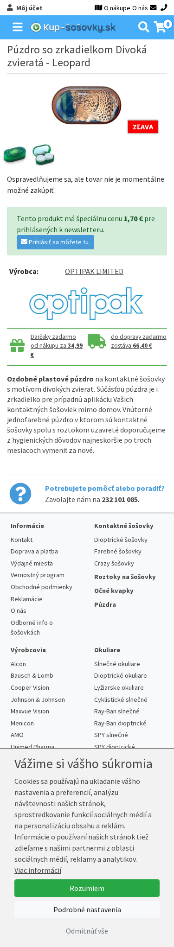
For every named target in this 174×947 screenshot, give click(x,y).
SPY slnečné (111, 735)
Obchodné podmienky (41, 587)
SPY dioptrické (114, 747)
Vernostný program (37, 575)
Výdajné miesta (32, 563)
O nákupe (117, 8)
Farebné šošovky (118, 551)
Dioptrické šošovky (121, 539)
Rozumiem (87, 888)
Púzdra (105, 604)
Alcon (18, 664)
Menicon (22, 723)
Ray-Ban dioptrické (120, 723)
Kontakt (21, 539)
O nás (140, 8)
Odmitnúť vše (87, 930)
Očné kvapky (114, 590)
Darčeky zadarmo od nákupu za (57, 346)
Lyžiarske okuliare (119, 687)
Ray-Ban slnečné (117, 711)
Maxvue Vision (30, 711)
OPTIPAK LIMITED (94, 271)
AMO (17, 735)
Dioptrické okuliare (120, 675)
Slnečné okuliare (117, 664)
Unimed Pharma (32, 747)
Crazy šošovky (114, 563)
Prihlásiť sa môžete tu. (58, 242)
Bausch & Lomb (32, 675)
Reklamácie (27, 599)
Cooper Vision (30, 687)
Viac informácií (37, 870)
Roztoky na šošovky (125, 576)
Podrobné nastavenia (87, 909)
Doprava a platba (34, 551)
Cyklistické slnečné (121, 699)
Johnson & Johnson (38, 699)
